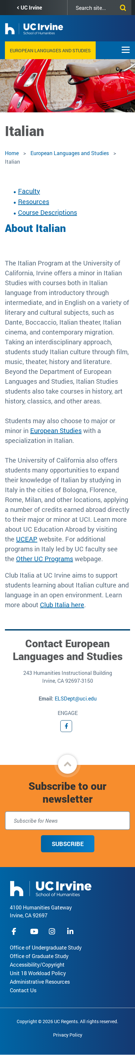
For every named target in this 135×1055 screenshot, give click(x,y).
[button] (67, 764)
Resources (33, 201)
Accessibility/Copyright (37, 964)
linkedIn (71, 931)
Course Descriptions (47, 212)
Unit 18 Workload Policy (38, 973)
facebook (16, 931)
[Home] (51, 887)
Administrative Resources (40, 981)
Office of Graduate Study (39, 955)
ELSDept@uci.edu (76, 698)
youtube (34, 931)
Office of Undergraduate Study (46, 947)
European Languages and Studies (50, 50)
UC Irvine (31, 7)
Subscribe (68, 844)
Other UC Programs (44, 558)
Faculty (29, 191)
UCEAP (26, 539)
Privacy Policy (67, 1035)
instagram (53, 931)
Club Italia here (62, 604)
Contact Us (23, 990)
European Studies (56, 430)
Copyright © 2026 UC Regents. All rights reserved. (67, 1021)
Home (12, 152)
